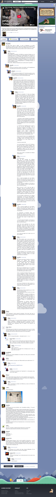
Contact (28, 491)
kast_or (7, 374)
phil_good (8, 43)
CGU (27, 492)
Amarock (8, 431)
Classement (16, 491)
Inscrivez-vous (8, 466)
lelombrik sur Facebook (4, 491)
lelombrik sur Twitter (4, 492)
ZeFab (7, 358)
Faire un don (28, 490)
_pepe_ (7, 387)
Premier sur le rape (9, 2)
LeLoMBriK (51, 491)
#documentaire (48, 29)
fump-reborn (8, 327)
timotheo (8, 405)
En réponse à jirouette (22, 156)
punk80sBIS (8, 352)
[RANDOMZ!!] (54, 5)
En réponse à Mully (16, 65)
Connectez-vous (19, 466)
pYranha (13, 71)
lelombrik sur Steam (4, 493)
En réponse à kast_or (13, 381)
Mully (11, 32)
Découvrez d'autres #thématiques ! (47, 32)
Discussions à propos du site (19, 492)
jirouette (11, 65)
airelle (7, 425)
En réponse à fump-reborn (17, 345)
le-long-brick (8, 438)
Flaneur (7, 311)
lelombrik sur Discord (4, 490)
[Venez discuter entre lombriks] (52, 5)
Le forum (16, 490)
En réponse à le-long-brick (14, 447)
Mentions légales (29, 493)
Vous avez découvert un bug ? (19, 493)
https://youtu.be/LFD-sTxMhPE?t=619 (15, 365)
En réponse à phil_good (14, 51)
